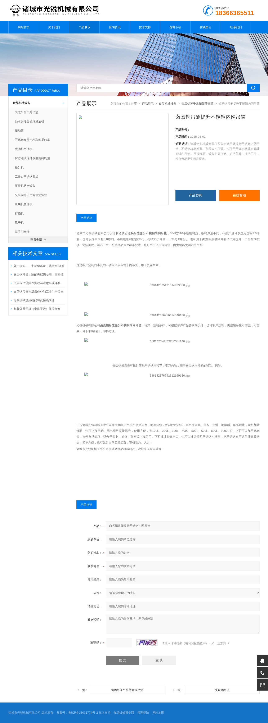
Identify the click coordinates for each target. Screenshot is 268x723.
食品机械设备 (21, 103)
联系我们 (236, 27)
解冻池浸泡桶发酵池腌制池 (32, 158)
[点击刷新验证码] (147, 642)
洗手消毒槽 (22, 231)
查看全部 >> (38, 239)
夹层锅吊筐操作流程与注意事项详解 (37, 283)
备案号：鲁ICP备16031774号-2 (77, 712)
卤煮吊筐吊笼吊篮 (26, 112)
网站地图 (158, 712)
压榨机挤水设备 (25, 185)
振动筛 (19, 130)
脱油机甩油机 (23, 149)
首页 (134, 103)
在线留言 (205, 27)
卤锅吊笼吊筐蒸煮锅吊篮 (127, 690)
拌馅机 (19, 213)
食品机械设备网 (123, 712)
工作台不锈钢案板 (26, 176)
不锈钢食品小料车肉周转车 (32, 139)
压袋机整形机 (23, 204)
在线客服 (239, 195)
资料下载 (175, 27)
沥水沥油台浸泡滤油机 (29, 121)
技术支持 (145, 27)
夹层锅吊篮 (222, 690)
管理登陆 (143, 712)
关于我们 (54, 27)
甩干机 (19, 222)
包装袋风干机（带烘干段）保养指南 (37, 308)
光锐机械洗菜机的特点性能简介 (34, 300)
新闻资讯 (115, 27)
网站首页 (24, 27)
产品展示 (84, 27)
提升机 (19, 167)
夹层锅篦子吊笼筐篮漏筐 (31, 195)
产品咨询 (195, 195)
